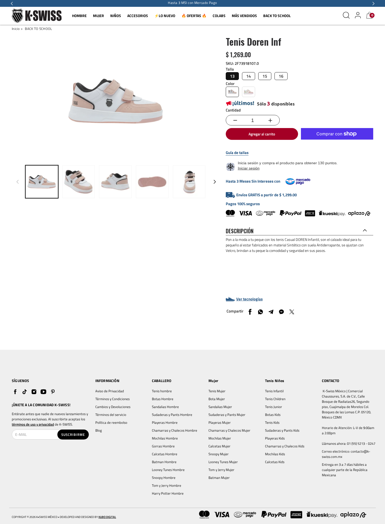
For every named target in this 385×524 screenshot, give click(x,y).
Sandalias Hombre (166, 406)
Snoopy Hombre (163, 477)
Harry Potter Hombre (168, 493)
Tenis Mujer (217, 391)
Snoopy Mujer (218, 454)
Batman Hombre (164, 461)
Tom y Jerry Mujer (221, 469)
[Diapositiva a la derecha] (215, 181)
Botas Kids (272, 414)
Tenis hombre (162, 391)
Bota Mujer (216, 398)
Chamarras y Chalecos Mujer (229, 430)
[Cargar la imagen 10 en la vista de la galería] (78, 181)
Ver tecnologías (249, 299)
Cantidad (233, 110)
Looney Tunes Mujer (223, 461)
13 (232, 76)
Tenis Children (275, 398)
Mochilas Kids (275, 454)
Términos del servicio (110, 414)
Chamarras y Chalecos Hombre (174, 430)
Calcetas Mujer (219, 446)
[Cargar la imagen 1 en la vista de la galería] (41, 181)
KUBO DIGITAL (107, 517)
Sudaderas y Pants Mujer (226, 414)
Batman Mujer (219, 477)
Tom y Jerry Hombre (166, 485)
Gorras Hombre (163, 446)
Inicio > (17, 28)
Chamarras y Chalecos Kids (284, 446)
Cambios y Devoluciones (112, 406)
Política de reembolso (111, 422)
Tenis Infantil (274, 391)
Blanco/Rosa (232, 92)
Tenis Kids (272, 422)
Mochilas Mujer (219, 438)
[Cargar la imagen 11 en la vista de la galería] (115, 181)
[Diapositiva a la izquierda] (17, 181)
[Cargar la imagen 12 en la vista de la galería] (152, 181)
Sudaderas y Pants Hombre (172, 414)
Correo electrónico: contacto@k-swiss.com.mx (346, 454)
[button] (11, 3)
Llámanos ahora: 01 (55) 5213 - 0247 (348, 443)
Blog (98, 430)
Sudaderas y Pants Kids (282, 430)
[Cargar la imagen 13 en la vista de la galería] (189, 181)
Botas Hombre (162, 398)
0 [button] (372, 15)
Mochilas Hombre (165, 438)
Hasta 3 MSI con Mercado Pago (192, 3)
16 (281, 76)
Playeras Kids (275, 438)
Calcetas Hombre (164, 454)
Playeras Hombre (165, 422)
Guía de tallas (237, 153)
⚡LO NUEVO (164, 15)
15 (264, 76)
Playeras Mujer (219, 422)
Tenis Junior (273, 406)
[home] (37, 16)
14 (248, 76)
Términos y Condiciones (112, 398)
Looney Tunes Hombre (168, 469)
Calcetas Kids (274, 461)
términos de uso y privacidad (33, 424)
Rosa (248, 92)
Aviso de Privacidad (109, 391)
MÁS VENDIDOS (244, 15)
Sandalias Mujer (220, 406)
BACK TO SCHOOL (277, 15)
